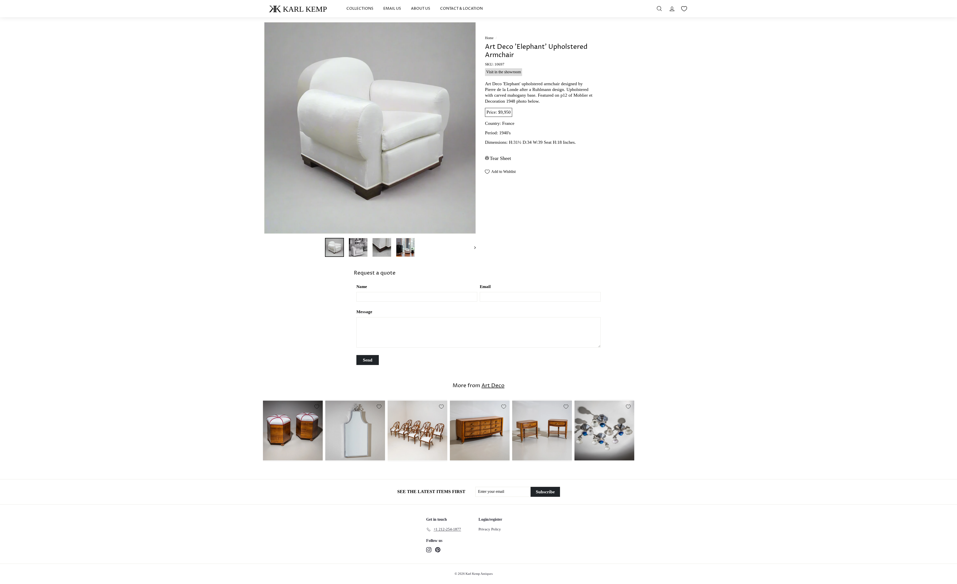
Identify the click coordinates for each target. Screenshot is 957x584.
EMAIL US (392, 8)
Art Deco (492, 385)
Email (485, 286)
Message (364, 311)
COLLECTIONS (359, 8)
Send (367, 360)
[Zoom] (370, 127)
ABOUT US (420, 8)
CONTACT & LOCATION (461, 8)
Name (361, 286)
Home (489, 38)
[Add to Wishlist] (317, 407)
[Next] (473, 247)
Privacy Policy (489, 529)
